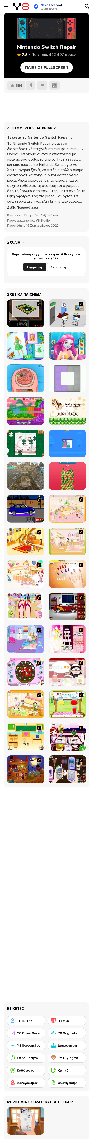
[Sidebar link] (6, 6)
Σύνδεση (58, 267)
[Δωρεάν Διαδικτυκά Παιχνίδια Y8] (21, 6)
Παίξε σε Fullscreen (46, 67)
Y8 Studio (43, 220)
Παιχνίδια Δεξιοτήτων (41, 215)
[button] (22, 207)
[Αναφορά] (42, 85)
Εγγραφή (34, 267)
